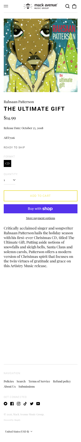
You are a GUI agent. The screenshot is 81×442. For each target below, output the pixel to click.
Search (21, 381)
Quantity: (11, 174)
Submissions (26, 386)
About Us (10, 386)
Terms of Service (39, 381)
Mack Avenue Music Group (28, 414)
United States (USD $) (17, 431)
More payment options (40, 218)
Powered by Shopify (12, 420)
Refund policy (62, 381)
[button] (67, 6)
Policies (9, 381)
